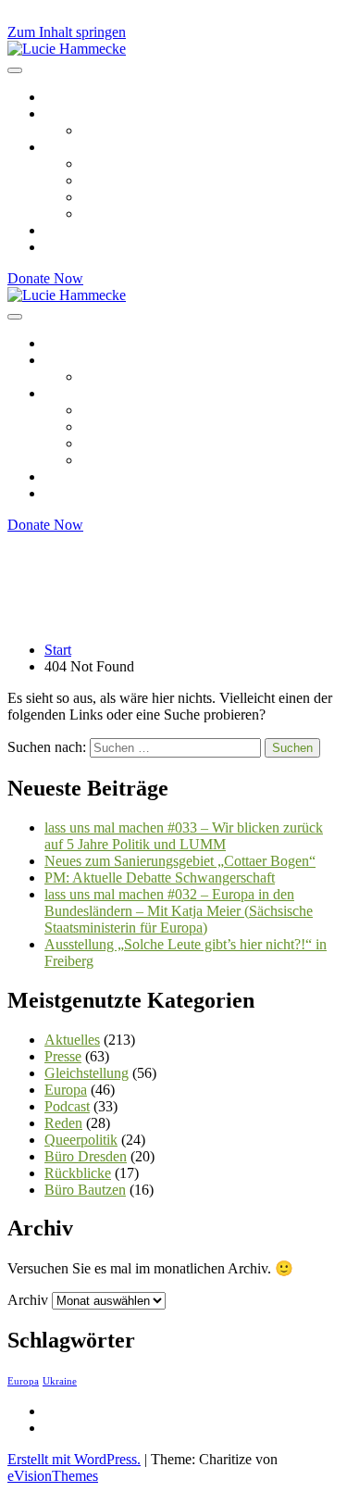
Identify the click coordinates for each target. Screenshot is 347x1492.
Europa (102, 163)
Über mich (75, 113)
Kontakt (68, 247)
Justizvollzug (119, 213)
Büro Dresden (85, 1156)
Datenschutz (80, 1428)
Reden (63, 1123)
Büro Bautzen (85, 1189)
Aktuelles (72, 1039)
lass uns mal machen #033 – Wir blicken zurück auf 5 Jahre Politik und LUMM (183, 836)
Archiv (27, 1300)
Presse (62, 1056)
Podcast (67, 1106)
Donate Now (45, 278)
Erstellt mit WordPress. (74, 1459)
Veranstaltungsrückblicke (117, 230)
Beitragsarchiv (86, 97)
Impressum (76, 1411)
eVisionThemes (52, 1476)
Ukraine (60, 1381)
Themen (68, 147)
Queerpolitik (118, 197)
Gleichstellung (123, 180)
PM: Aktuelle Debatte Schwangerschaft (159, 877)
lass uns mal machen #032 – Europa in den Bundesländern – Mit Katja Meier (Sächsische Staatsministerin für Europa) (178, 910)
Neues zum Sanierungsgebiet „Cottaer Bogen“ (180, 861)
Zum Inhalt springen (66, 32)
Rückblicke (77, 1173)
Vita (93, 130)
